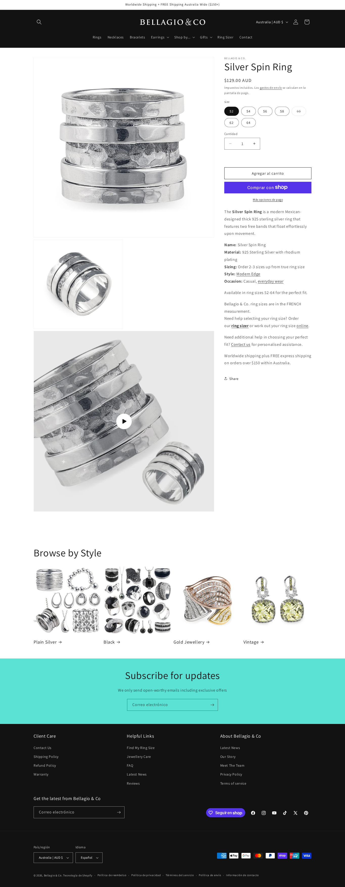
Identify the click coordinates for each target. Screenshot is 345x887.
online (302, 325)
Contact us (241, 344)
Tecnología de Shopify (77, 875)
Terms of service (233, 783)
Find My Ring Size (141, 747)
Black (109, 642)
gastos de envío (271, 87)
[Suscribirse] (212, 705)
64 (249, 122)
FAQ (130, 765)
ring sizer (240, 325)
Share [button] (234, 378)
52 (232, 111)
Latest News (137, 774)
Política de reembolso (112, 875)
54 (249, 111)
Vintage (251, 642)
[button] (39, 22)
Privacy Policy (231, 774)
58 (282, 111)
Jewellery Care (139, 756)
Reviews (133, 783)
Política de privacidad (146, 875)
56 (265, 111)
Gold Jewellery (189, 642)
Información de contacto (242, 875)
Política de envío (210, 875)
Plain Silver (45, 642)
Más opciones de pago (268, 199)
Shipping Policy (46, 756)
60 (301, 112)
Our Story (228, 756)
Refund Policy (45, 765)
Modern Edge (248, 274)
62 (232, 122)
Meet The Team (232, 765)
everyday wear (271, 281)
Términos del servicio (180, 875)
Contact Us (43, 747)
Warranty (41, 774)
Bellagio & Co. (53, 875)
